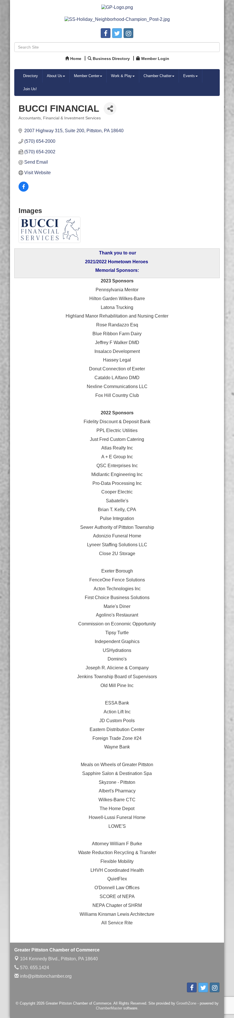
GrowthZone (186, 1003)
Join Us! (30, 89)
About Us (54, 76)
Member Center (86, 76)
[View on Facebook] (24, 190)
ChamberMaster (109, 1008)
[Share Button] (110, 108)
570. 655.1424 (34, 967)
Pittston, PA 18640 (59, 958)
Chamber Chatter (158, 76)
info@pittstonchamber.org (45, 976)
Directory (30, 76)
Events (189, 76)
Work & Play (121, 76)
